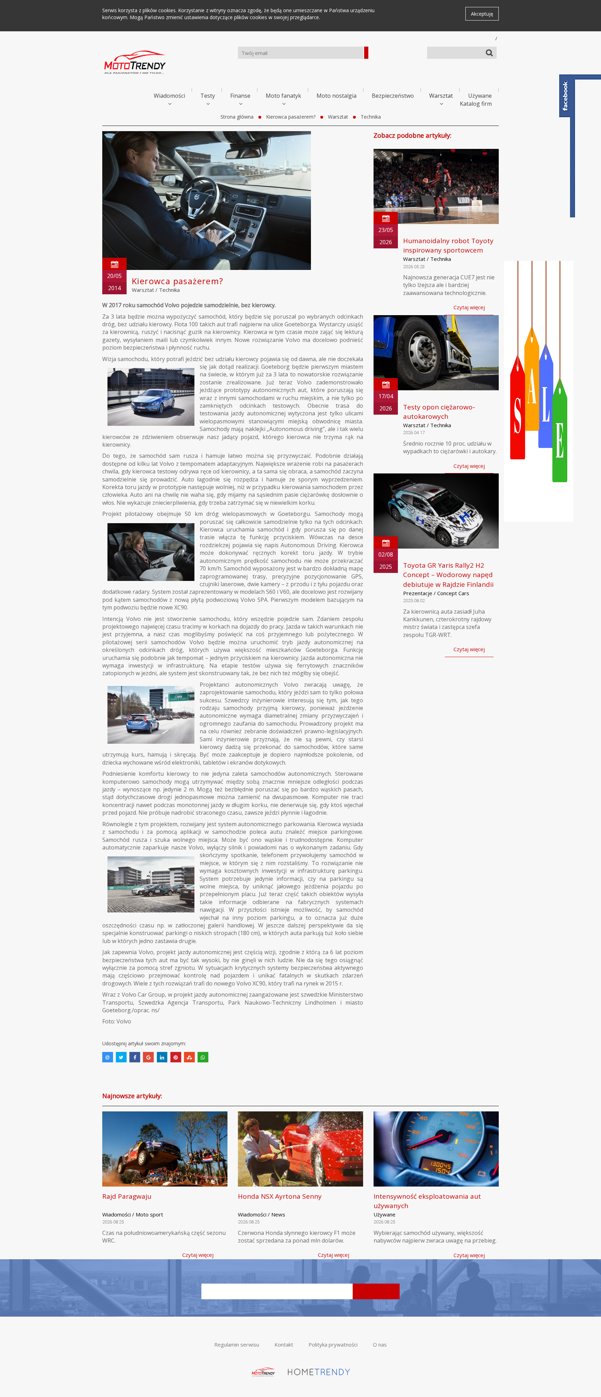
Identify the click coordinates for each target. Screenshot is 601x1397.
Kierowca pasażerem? (290, 116)
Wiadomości (169, 95)
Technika (371, 116)
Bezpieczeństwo (393, 95)
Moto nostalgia (336, 95)
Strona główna (237, 116)
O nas (380, 1344)
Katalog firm (476, 103)
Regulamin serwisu (236, 1344)
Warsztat (441, 95)
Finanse (240, 95)
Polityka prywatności (333, 1344)
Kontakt (283, 1344)
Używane (480, 95)
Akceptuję (482, 13)
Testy (207, 95)
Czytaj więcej (469, 307)
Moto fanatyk (283, 95)
